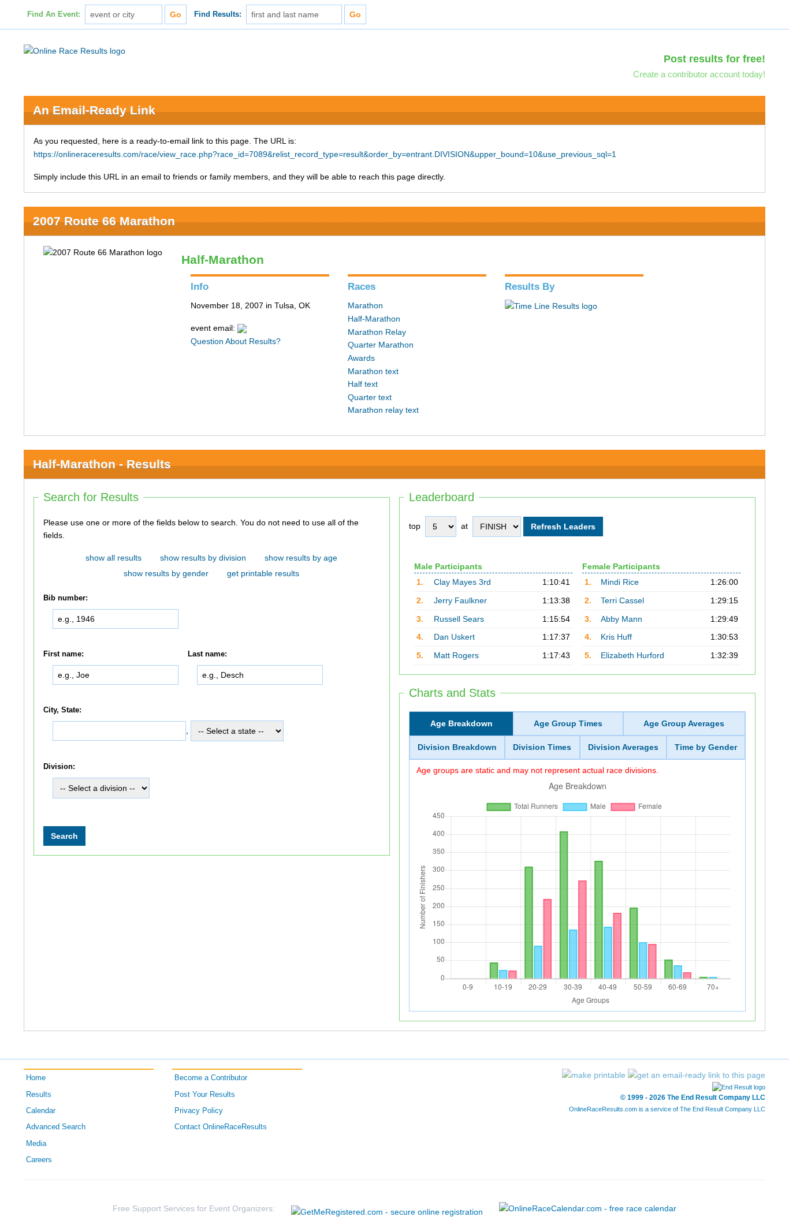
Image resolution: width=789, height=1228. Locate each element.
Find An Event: (53, 14)
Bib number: (65, 598)
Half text (363, 384)
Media (36, 1144)
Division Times (542, 747)
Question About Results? (236, 341)
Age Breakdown (461, 723)
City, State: (62, 710)
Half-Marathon (374, 318)
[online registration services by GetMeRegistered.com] (387, 1209)
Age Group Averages (683, 723)
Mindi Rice (620, 582)
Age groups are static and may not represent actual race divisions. (537, 770)
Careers (39, 1160)
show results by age (301, 557)
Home (36, 1078)
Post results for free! (714, 59)
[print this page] (594, 1075)
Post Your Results (204, 1095)
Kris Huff (616, 636)
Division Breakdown (457, 747)
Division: (59, 767)
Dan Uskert (454, 636)
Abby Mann (621, 619)
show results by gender (166, 573)
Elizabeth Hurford (632, 655)
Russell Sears (459, 619)
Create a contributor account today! (699, 74)
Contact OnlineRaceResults (220, 1127)
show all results (113, 557)
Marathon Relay (377, 332)
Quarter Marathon (381, 344)
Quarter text (370, 397)
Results (38, 1095)
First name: (63, 654)
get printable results (263, 573)
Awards (361, 358)
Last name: (207, 654)
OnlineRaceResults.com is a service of (667, 1109)
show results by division (203, 557)
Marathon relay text (383, 410)
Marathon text (373, 371)
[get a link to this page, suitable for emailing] (696, 1075)
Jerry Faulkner (460, 600)
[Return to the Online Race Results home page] (74, 50)
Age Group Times (568, 723)
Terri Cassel (622, 600)
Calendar (40, 1111)
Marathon (365, 305)
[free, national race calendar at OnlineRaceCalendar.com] (587, 1208)
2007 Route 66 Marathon (104, 220)
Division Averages (623, 747)
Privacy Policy (198, 1111)
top (414, 526)
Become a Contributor (210, 1078)
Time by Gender (706, 747)
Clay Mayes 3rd (462, 582)
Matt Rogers (456, 655)
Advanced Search (55, 1127)
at (464, 526)
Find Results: (217, 14)
